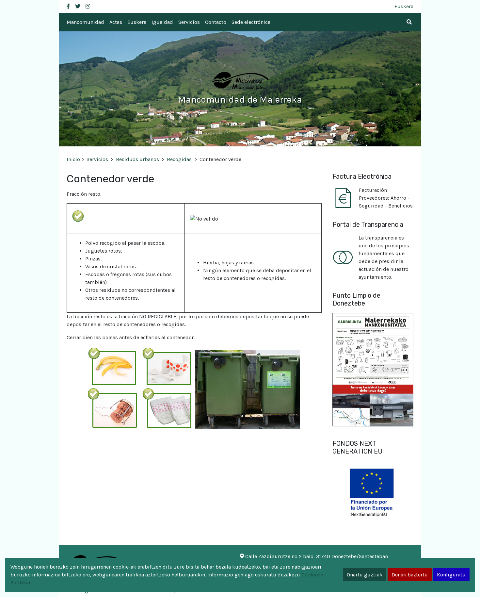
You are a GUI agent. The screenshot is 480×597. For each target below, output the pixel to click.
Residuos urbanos (137, 159)
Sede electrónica (251, 22)
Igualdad (162, 22)
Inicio (73, 159)
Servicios (189, 22)
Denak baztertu (410, 575)
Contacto (215, 22)
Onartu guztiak (364, 575)
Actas (115, 22)
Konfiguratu (451, 575)
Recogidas (179, 159)
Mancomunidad (85, 22)
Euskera (403, 6)
